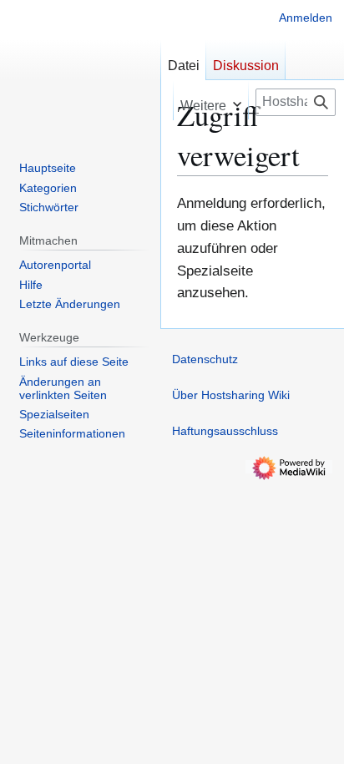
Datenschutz (205, 359)
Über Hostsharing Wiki (231, 395)
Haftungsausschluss (225, 431)
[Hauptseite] (80, 67)
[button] (211, 99)
